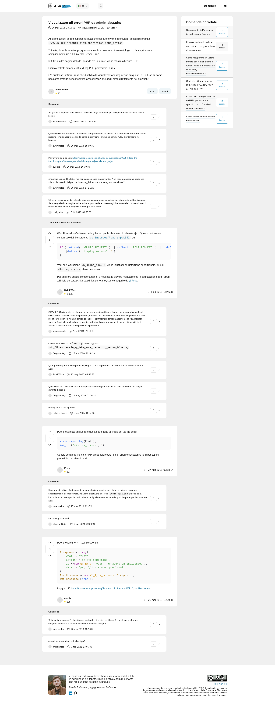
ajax (152, 91)
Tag (224, 5)
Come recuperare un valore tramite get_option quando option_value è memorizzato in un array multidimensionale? (200, 65)
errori (165, 91)
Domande (210, 5)
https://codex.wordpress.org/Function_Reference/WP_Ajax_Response (110, 588)
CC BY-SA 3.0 (220, 684)
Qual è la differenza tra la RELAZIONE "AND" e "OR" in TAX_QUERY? (199, 85)
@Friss (133, 280)
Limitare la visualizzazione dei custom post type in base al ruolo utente (200, 46)
